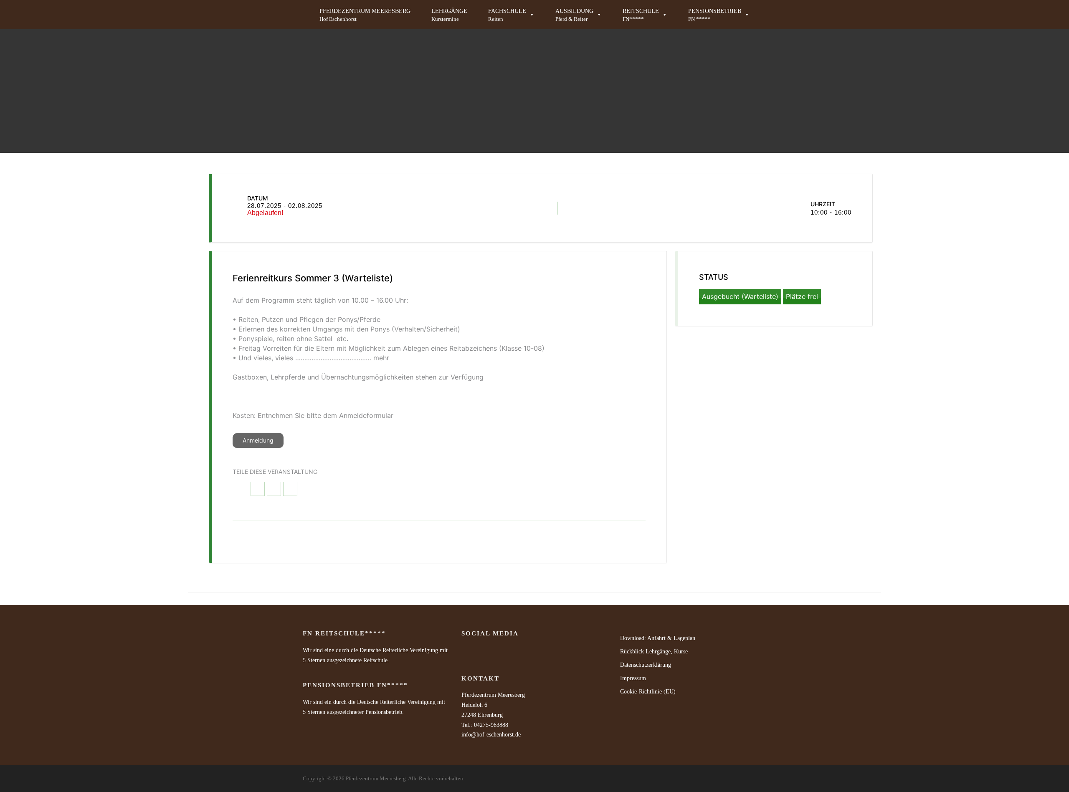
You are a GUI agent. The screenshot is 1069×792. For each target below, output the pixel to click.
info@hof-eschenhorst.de (491, 734)
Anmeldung (258, 440)
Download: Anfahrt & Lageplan (657, 638)
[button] (511, 14)
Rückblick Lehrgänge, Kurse (654, 651)
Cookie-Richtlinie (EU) (648, 691)
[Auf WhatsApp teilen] (274, 489)
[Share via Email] (290, 489)
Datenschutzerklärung (645, 665)
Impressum (633, 678)
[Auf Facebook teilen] (258, 489)
